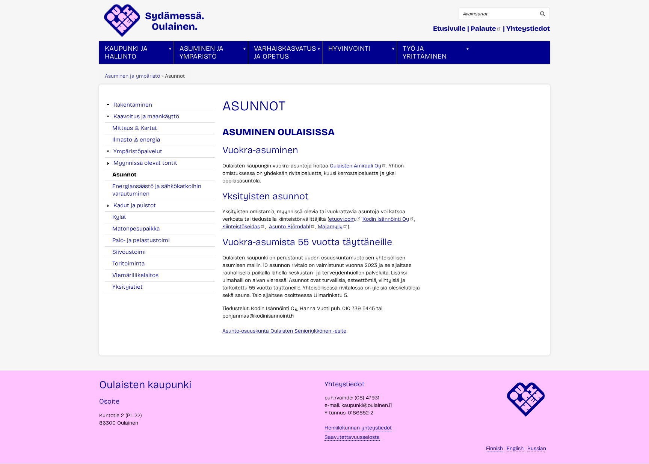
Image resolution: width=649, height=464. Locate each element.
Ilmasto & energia (136, 139)
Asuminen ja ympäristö (132, 76)
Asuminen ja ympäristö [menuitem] (198, 54)
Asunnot (124, 174)
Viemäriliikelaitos (135, 275)
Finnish (494, 448)
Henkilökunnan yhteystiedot (358, 428)
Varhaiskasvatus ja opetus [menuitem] (282, 54)
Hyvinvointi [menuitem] (346, 54)
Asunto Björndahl (289, 226)
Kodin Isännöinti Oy (385, 219)
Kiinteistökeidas (241, 226)
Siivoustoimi (129, 252)
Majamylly (330, 226)
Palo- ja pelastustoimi (141, 240)
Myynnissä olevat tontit (145, 163)
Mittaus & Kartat (134, 128)
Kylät (119, 217)
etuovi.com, (342, 219)
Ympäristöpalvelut (137, 151)
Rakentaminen (132, 104)
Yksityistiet (127, 286)
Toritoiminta (128, 263)
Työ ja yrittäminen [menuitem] (422, 54)
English (515, 448)
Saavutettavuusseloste (352, 437)
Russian (536, 448)
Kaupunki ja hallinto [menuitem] (123, 54)
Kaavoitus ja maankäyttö (146, 116)
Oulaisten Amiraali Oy (355, 166)
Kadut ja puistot (134, 205)
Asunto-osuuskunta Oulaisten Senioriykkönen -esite (284, 331)
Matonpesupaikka (136, 228)
